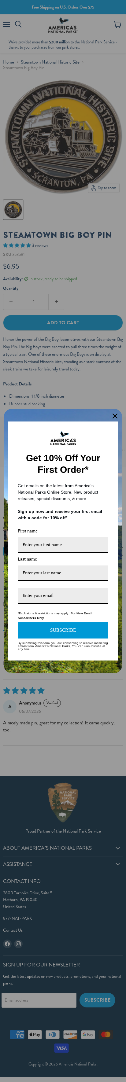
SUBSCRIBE (63, 630)
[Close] (115, 416)
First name (28, 531)
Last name (27, 559)
